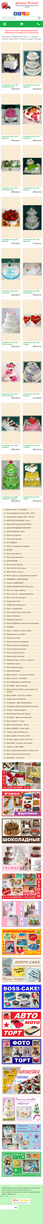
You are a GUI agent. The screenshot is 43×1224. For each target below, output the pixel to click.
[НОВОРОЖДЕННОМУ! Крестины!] (21, 1137)
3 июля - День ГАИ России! (17, 732)
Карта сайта (4, 1196)
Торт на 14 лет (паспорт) (16, 598)
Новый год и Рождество (16, 699)
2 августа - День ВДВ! (15, 747)
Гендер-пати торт (13, 601)
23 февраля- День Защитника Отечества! (22, 706)
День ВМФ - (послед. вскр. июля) (19, 743)
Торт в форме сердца (15, 667)
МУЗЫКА (10, 627)
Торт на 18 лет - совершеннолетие (20, 594)
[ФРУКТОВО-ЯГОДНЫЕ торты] (21, 803)
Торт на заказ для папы (15, 653)
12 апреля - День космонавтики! (19, 717)
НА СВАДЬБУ (12, 542)
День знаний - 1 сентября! (17, 509)
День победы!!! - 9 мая (15, 721)
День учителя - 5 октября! (17, 678)
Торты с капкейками (14, 609)
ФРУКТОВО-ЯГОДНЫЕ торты (18, 520)
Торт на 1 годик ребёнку (16, 590)
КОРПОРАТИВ (12, 561)
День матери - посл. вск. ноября (19, 695)
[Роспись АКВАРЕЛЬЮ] (21, 1109)
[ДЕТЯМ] (21, 914)
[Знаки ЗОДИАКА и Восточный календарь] (21, 1164)
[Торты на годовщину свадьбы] (21, 886)
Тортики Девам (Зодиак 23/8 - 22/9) (21, 513)
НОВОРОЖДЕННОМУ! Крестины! (20, 586)
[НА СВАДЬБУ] (21, 858)
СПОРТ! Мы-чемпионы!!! (16, 605)
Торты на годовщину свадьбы (18, 546)
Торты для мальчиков (15, 557)
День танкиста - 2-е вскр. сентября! (20, 675)
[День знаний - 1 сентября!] (21, 775)
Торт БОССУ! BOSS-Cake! (16, 568)
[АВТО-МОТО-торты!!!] (21, 1024)
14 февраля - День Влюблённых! (19, 703)
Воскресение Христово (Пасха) (18, 714)
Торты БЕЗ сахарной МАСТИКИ (19, 524)
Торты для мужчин (14, 535)
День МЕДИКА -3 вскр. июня (18, 728)
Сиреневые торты (13, 664)
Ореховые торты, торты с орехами (20, 660)
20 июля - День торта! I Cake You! (19, 739)
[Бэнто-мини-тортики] (21, 970)
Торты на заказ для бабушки (18, 642)
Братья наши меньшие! (16, 656)
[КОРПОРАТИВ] (21, 942)
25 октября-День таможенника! (19, 682)
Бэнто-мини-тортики (15, 564)
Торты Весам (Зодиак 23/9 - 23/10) (20, 517)
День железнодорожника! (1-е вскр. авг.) (22, 750)
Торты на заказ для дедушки (18, 645)
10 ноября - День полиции (17, 686)
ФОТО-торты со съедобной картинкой (22, 575)
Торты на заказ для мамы (16, 649)
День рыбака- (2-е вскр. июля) (18, 736)
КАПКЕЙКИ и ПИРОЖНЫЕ (17, 579)
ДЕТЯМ (9, 550)
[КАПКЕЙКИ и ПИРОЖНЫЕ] (21, 1080)
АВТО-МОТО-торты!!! (15, 572)
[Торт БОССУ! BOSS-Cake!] (21, 997)
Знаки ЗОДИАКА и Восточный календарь (23, 623)
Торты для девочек (14, 553)
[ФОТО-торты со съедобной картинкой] (21, 1051)
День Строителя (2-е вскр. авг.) (18, 754)
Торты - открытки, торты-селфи (19, 631)
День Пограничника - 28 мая (18, 725)
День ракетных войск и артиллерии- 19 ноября (22, 691)
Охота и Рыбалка (13, 616)
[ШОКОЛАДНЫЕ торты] (21, 830)
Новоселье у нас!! (13, 638)
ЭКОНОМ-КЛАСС (13, 671)
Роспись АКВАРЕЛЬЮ (15, 583)
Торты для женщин (14, 539)
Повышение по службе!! (16, 634)
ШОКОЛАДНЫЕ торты (16, 531)
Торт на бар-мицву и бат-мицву (19, 612)
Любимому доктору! (15, 620)
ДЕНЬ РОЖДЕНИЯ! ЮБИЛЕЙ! (19, 528)
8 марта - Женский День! (16, 710)
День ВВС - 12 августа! (15, 758)
